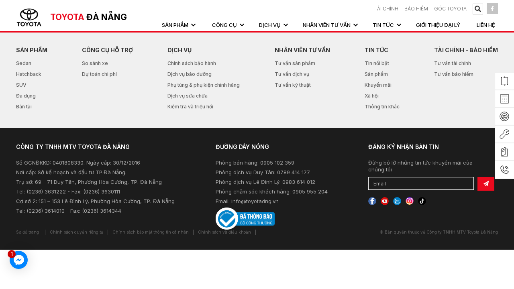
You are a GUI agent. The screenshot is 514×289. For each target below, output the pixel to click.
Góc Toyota (450, 9)
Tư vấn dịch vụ (292, 74)
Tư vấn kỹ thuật (293, 85)
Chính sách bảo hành (191, 63)
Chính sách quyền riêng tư (76, 232)
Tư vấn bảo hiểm (453, 74)
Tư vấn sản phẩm (295, 63)
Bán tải (24, 107)
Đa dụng (26, 96)
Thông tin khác (382, 107)
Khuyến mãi (378, 85)
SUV (21, 85)
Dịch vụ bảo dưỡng (189, 74)
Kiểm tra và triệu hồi (190, 107)
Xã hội (372, 96)
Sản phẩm (376, 74)
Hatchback (28, 74)
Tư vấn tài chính (452, 63)
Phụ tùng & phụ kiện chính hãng (203, 85)
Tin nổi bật (377, 63)
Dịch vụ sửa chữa (187, 96)
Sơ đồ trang (27, 232)
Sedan (23, 63)
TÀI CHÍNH (386, 9)
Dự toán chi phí (99, 74)
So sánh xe (95, 63)
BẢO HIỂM (416, 9)
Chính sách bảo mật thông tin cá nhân (150, 232)
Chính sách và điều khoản (224, 232)
